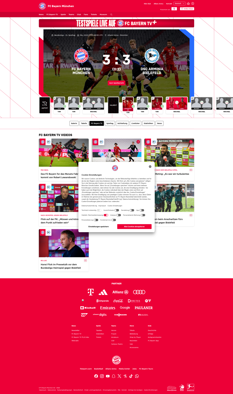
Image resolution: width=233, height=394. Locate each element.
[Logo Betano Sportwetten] (87, 300)
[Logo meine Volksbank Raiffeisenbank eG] (143, 314)
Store (132, 326)
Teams (71, 14)
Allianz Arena (158, 4)
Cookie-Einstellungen (151, 390)
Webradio (75, 340)
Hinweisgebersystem (109, 390)
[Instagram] (102, 376)
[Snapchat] (114, 376)
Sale (131, 344)
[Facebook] (96, 376)
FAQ (119, 390)
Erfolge (150, 334)
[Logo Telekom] (91, 292)
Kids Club (147, 4)
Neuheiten (133, 340)
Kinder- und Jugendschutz (92, 390)
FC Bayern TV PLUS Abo (80, 337)
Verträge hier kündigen (135, 390)
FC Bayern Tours (146, 369)
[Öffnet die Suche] (111, 14)
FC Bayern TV (52, 14)
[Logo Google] (125, 307)
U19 (112, 340)
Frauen (113, 334)
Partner (116, 283)
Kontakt (169, 4)
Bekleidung (134, 334)
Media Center (124, 369)
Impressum (42, 390)
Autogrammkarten (154, 337)
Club (79, 14)
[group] (116, 106)
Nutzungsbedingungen (64, 390)
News (41, 14)
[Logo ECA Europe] (182, 388)
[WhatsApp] (137, 376)
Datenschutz (52, 390)
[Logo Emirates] (107, 307)
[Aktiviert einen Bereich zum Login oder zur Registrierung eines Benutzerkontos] (192, 3)
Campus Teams (117, 344)
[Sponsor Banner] (116, 23)
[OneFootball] (125, 376)
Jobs (134, 369)
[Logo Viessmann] (120, 315)
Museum (103, 14)
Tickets (94, 14)
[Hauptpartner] (174, 8)
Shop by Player (135, 337)
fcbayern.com (86, 369)
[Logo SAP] (84, 314)
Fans (86, 14)
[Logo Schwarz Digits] (100, 314)
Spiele (63, 14)
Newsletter (75, 330)
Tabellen (99, 330)
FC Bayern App (153, 340)
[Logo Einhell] (87, 307)
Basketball (98, 369)
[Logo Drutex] (134, 300)
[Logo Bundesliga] (190, 387)
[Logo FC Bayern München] (116, 360)
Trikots (132, 330)
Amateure (114, 337)
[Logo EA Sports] (148, 300)
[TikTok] (131, 376)
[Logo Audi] (139, 292)
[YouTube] (108, 376)
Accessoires (134, 347)
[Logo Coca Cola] (118, 300)
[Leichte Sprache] (188, 3)
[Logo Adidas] (103, 292)
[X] (119, 376)
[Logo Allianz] (120, 292)
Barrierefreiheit (78, 390)
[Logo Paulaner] (144, 308)
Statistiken (100, 334)
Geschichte (152, 330)
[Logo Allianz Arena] (172, 388)
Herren (113, 330)
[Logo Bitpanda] (103, 300)
